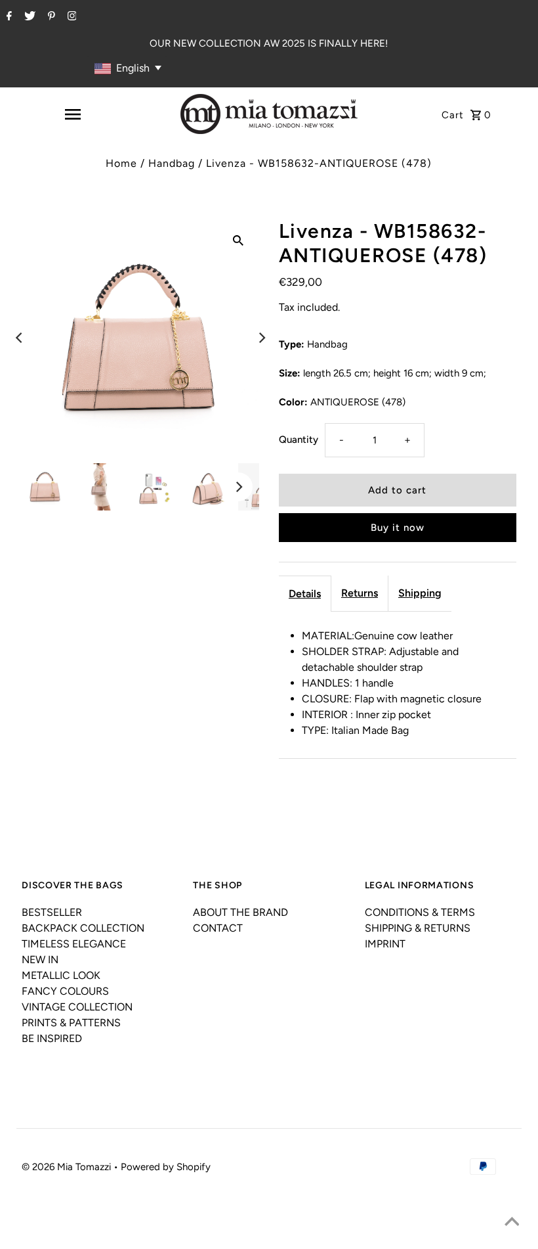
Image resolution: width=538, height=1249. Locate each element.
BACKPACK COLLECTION (83, 928)
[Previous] (19, 337)
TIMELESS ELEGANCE (74, 944)
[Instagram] (70, 17)
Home (121, 163)
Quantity (298, 439)
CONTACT (218, 928)
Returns (359, 593)
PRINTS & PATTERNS (71, 1022)
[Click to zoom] (238, 239)
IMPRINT (385, 944)
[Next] (261, 337)
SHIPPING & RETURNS (417, 928)
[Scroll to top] (512, 1223)
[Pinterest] (50, 17)
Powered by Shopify (166, 1167)
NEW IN (40, 959)
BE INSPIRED (52, 1038)
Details (305, 593)
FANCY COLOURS (65, 991)
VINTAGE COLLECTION (77, 1007)
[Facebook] (7, 17)
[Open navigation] (72, 114)
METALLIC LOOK (61, 975)
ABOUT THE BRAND (240, 912)
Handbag (171, 163)
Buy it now (397, 528)
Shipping (420, 593)
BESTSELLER (52, 912)
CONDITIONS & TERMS (420, 912)
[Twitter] (28, 17)
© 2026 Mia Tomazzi (68, 1167)
